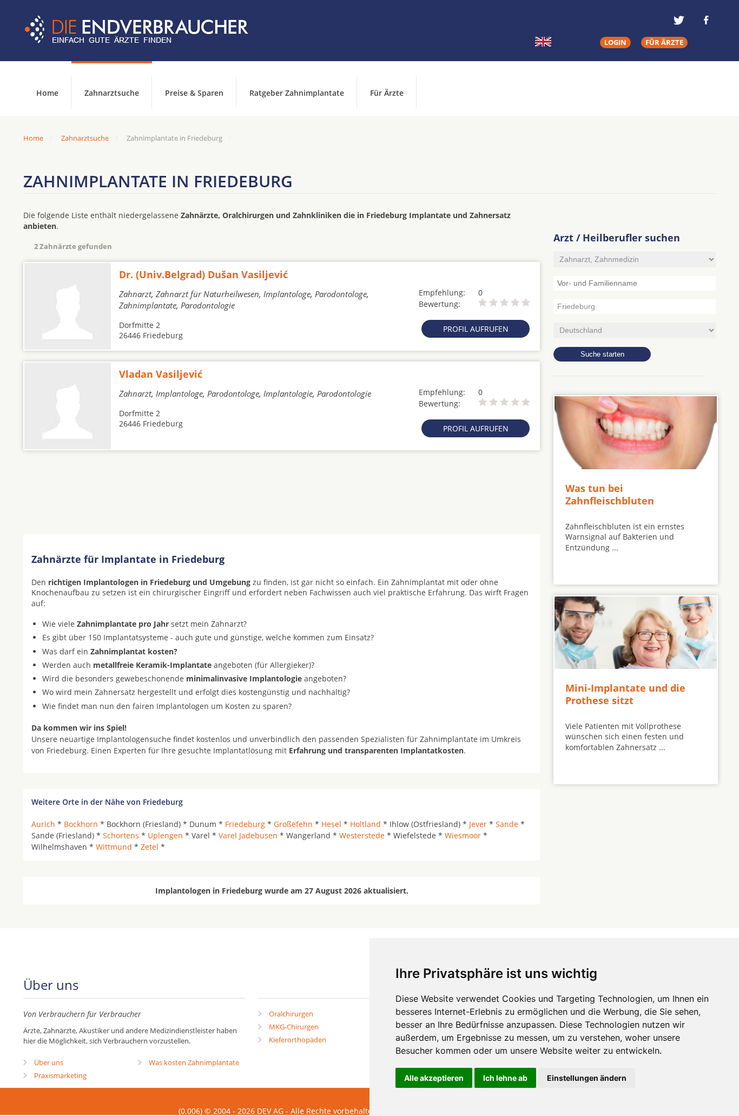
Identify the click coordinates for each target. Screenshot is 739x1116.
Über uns (48, 1062)
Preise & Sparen (194, 93)
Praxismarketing (60, 1075)
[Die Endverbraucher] (144, 30)
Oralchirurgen (291, 1014)
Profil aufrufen (476, 329)
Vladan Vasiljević (160, 373)
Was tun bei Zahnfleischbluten (609, 494)
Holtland (365, 824)
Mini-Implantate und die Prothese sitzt (625, 694)
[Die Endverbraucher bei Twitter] (679, 20)
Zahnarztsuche (111, 93)
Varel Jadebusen (248, 835)
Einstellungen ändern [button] (586, 1077)
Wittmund (114, 847)
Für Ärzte (387, 93)
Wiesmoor (463, 835)
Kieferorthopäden (297, 1040)
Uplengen (165, 835)
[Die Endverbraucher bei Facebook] (706, 20)
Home (33, 138)
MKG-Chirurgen (294, 1027)
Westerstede (362, 835)
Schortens (121, 835)
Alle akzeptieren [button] (434, 1077)
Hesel (331, 824)
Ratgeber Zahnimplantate (296, 93)
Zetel (150, 847)
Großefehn (293, 824)
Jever (478, 824)
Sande (507, 824)
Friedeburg (245, 824)
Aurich (43, 824)
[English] (543, 42)
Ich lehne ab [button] (505, 1077)
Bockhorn (81, 824)
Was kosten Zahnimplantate (194, 1062)
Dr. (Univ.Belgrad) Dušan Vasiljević (203, 274)
